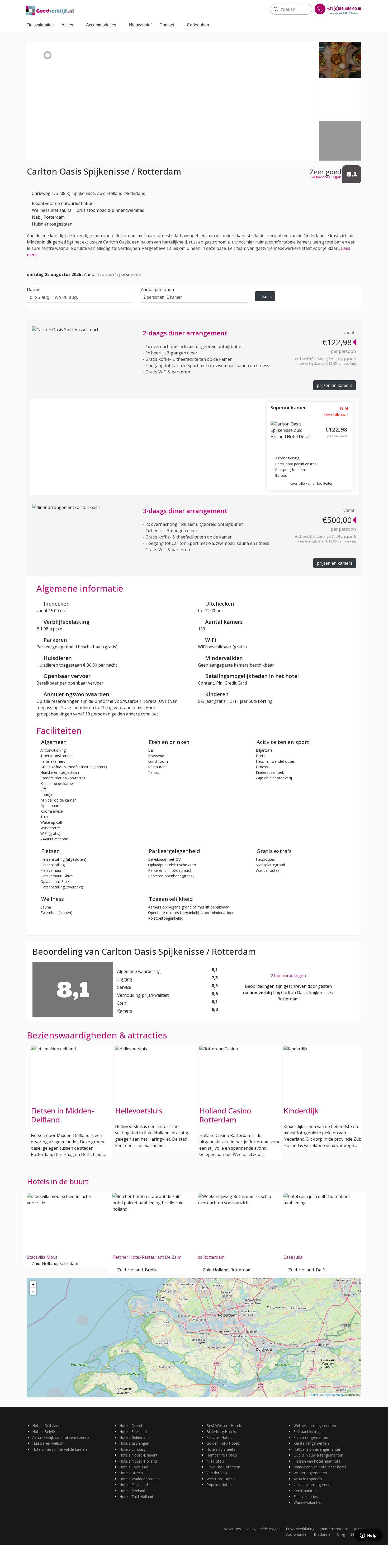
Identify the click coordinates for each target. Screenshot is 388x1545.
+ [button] (33, 1284)
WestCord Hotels (220, 1478)
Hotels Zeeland (132, 1490)
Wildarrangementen (310, 1472)
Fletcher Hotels (219, 1437)
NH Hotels (215, 1461)
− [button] (33, 1291)
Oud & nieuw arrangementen (318, 1455)
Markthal (299, 1111)
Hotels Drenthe (132, 1425)
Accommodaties (101, 25)
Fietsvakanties (40, 25)
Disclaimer (323, 1534)
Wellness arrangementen (315, 1425)
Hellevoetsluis (54, 1111)
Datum (33, 289)
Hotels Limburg (132, 1449)
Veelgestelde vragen (263, 1528)
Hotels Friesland (133, 1431)
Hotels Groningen (134, 1443)
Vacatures (232, 1528)
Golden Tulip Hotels (223, 1443)
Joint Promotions (334, 1528)
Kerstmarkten (305, 1490)
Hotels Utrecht (131, 1472)
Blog (341, 1534)
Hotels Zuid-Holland (136, 1496)
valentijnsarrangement (313, 1484)
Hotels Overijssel (133, 1466)
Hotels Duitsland (46, 1425)
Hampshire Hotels (221, 1455)
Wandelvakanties (308, 1502)
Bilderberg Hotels (221, 1431)
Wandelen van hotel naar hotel (320, 1466)
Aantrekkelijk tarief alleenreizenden (62, 1437)
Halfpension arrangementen (317, 1449)
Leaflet (313, 1395)
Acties (67, 25)
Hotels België (43, 1431)
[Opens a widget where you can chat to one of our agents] (368, 1535)
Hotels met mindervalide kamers (60, 1449)
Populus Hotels (219, 1484)
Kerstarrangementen (311, 1443)
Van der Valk (216, 1472)
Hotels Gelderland (134, 1437)
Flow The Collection (223, 1466)
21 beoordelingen (288, 975)
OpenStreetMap (333, 1395)
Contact (166, 25)
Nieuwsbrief (140, 25)
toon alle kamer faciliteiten (312, 483)
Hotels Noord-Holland (138, 1461)
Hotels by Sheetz (220, 1449)
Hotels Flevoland (133, 1484)
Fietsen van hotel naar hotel (317, 1461)
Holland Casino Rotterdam (141, 1115)
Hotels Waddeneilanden (139, 1478)
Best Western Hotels (224, 1425)
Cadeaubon (198, 25)
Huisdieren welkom (48, 1443)
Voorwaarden (297, 1534)
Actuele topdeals (308, 1478)
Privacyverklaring (300, 1528)
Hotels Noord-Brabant (138, 1455)
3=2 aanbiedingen (309, 1431)
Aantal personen (157, 289)
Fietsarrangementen (311, 1437)
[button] (40, 359)
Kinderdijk (216, 1111)
